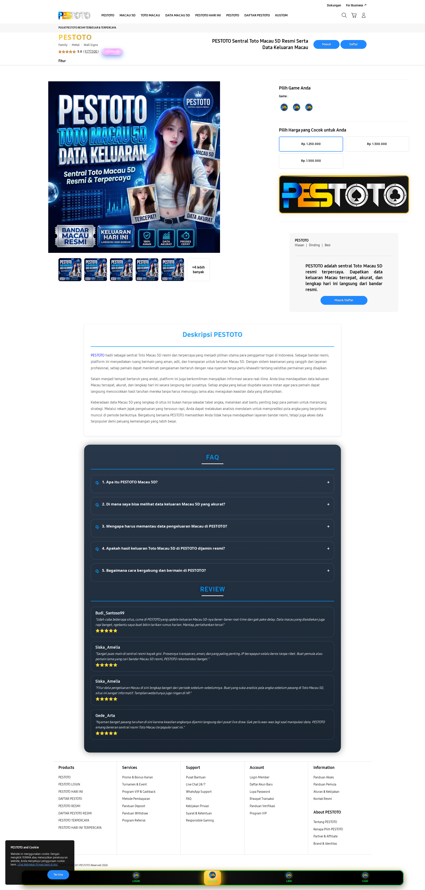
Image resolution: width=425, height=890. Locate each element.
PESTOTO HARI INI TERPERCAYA (80, 828)
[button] (354, 15)
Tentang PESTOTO (325, 822)
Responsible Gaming (200, 820)
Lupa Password (260, 792)
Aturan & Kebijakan (326, 792)
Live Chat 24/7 (195, 784)
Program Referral (133, 820)
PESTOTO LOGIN (69, 784)
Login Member (259, 777)
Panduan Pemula (324, 784)
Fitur (62, 61)
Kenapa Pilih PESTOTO (328, 829)
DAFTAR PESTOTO (70, 799)
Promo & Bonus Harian (137, 777)
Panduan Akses (323, 777)
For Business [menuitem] (354, 5)
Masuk (326, 44)
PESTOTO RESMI (69, 806)
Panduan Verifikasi (262, 806)
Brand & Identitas (325, 844)
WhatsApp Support (199, 792)
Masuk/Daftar (344, 300)
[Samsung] (74, 15)
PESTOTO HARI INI (70, 792)
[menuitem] (108, 16)
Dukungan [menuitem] (334, 5)
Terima (58, 875)
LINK (289, 881)
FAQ (188, 799)
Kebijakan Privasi (197, 806)
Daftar (353, 44)
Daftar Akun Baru (261, 784)
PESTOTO (75, 37)
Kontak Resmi (322, 799)
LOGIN (136, 881)
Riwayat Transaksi (262, 799)
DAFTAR (212, 881)
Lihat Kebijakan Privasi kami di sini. (37, 864)
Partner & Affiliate (325, 836)
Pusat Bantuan (196, 777)
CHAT (365, 881)
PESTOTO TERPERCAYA (73, 820)
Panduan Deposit (133, 806)
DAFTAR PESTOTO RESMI (75, 813)
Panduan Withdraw (135, 813)
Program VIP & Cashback (138, 792)
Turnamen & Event (134, 784)
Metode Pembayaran (136, 799)
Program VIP (258, 813)
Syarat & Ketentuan (199, 813)
